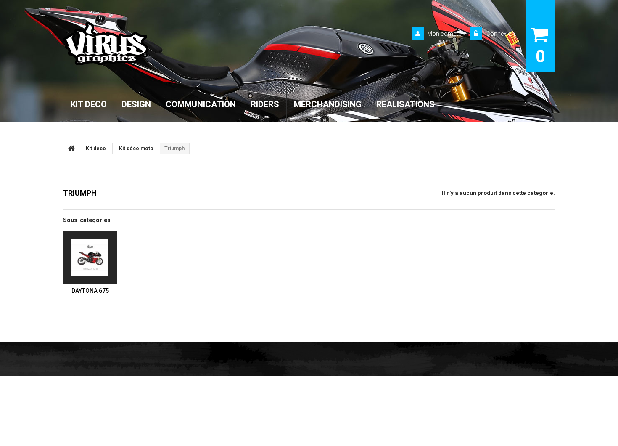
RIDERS (265, 104)
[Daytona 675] (90, 257)
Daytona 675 (90, 290)
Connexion (500, 33)
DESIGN (136, 104)
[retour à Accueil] (71, 148)
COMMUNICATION (201, 104)
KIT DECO (89, 104)
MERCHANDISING (328, 104)
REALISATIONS (405, 104)
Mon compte (444, 33)
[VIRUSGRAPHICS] (140, 43)
